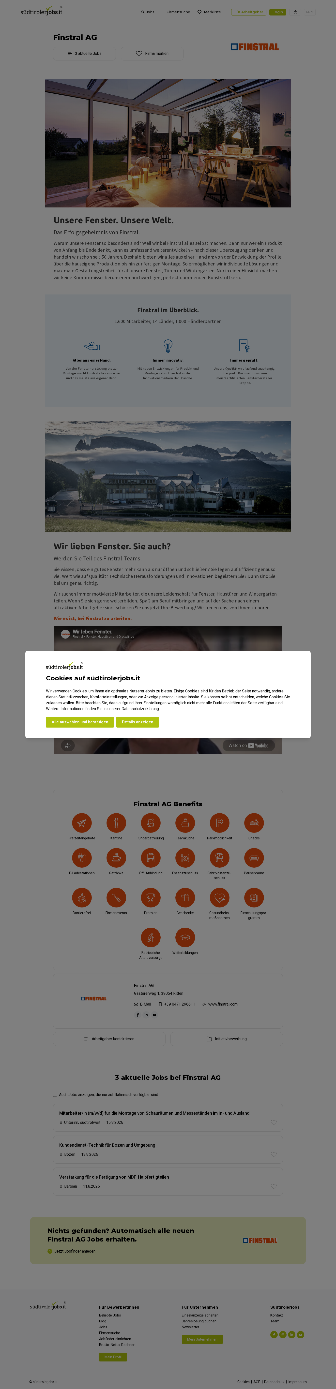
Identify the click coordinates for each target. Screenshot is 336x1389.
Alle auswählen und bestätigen (80, 722)
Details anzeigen (137, 722)
